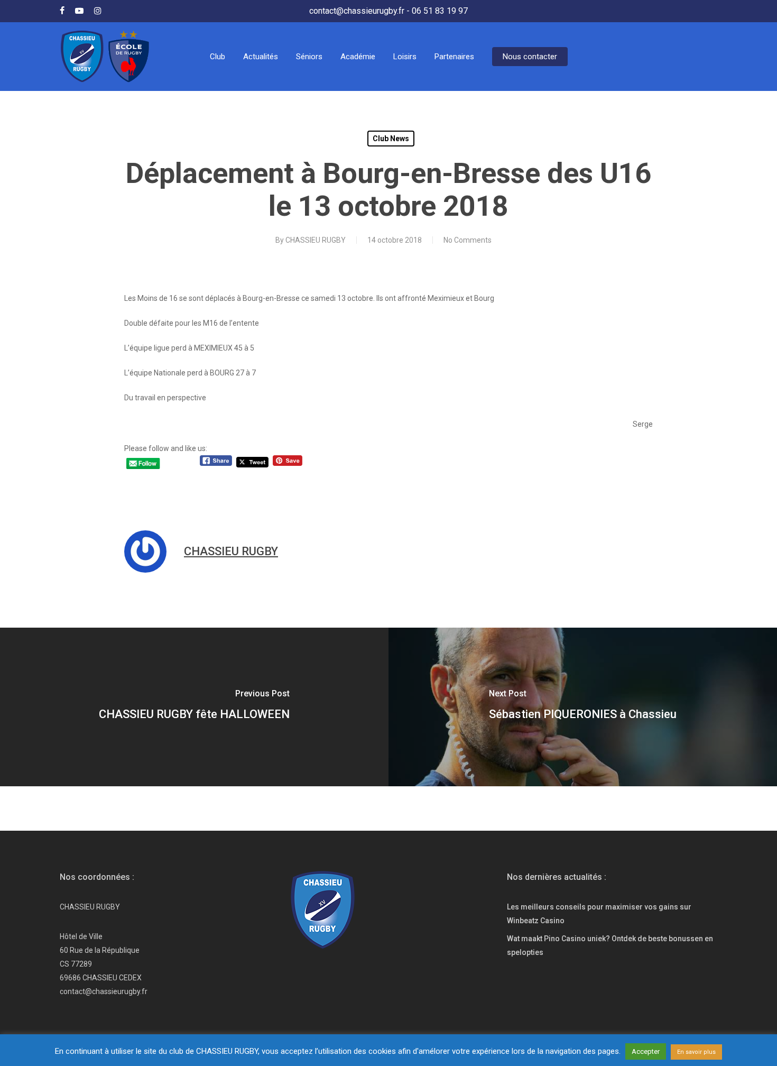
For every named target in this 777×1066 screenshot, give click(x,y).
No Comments (467, 240)
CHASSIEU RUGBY (315, 240)
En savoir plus (696, 1052)
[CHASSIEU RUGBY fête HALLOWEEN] (194, 707)
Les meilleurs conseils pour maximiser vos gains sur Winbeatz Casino (599, 914)
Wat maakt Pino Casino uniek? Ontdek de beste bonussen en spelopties (610, 945)
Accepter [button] (646, 1051)
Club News (391, 138)
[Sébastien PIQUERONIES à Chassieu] (582, 707)
